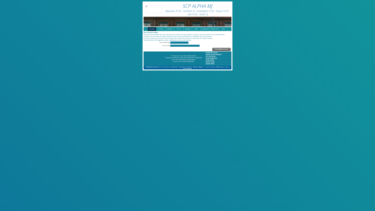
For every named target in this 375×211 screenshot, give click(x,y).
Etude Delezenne (212, 52)
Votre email (166, 45)
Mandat (170, 29)
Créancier (214, 29)
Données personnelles (185, 67)
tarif (223, 29)
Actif (179, 29)
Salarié (187, 29)
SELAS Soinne (210, 62)
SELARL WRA (210, 64)
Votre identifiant (164, 42)
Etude (161, 29)
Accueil (152, 29)
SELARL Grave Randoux (214, 54)
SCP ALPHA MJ (210, 56)
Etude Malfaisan (211, 58)
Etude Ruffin (210, 60)
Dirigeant (205, 29)
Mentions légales (198, 67)
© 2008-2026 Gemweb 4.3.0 (152, 67)
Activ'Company (187, 68)
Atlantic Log (220, 67)
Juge (196, 29)
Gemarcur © (174, 67)
